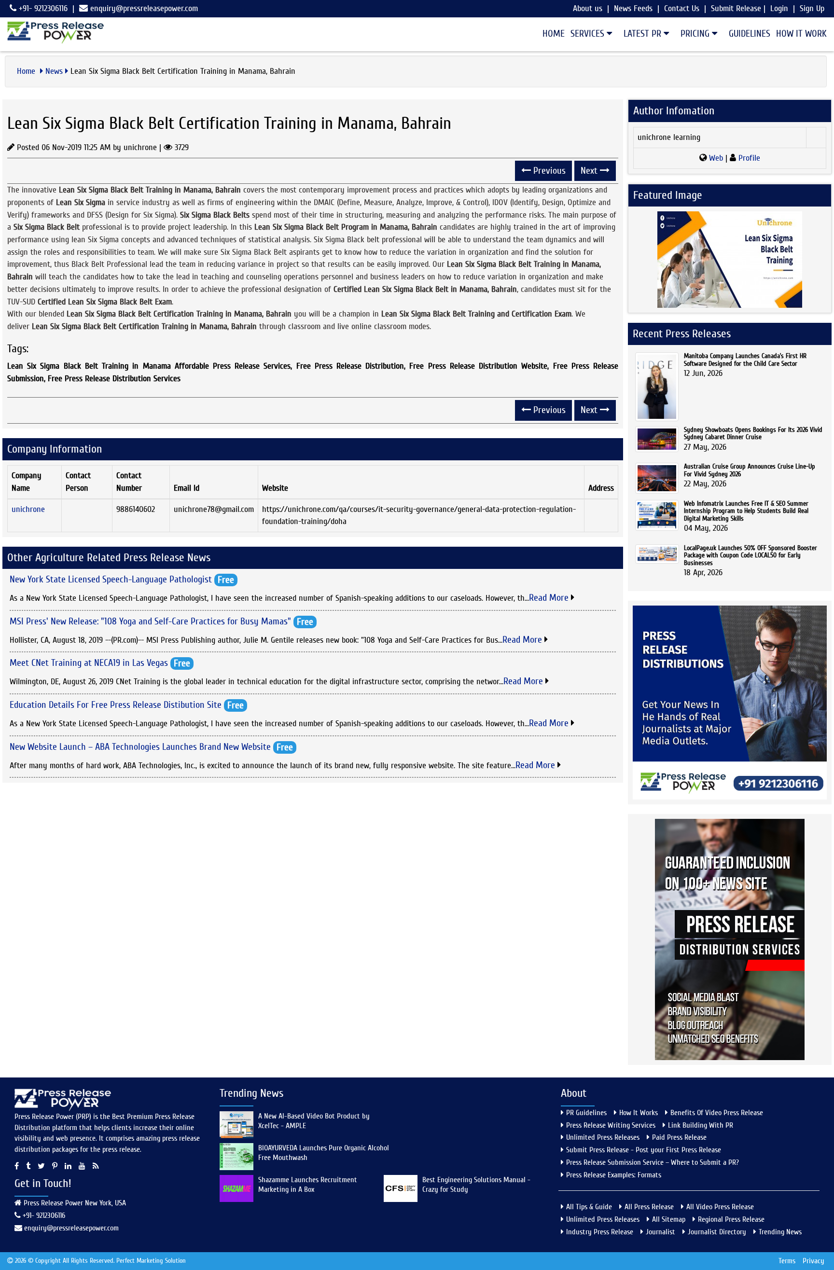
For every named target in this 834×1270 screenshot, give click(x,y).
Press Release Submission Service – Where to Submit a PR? (652, 1162)
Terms (786, 1260)
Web (716, 158)
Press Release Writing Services (610, 1125)
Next (590, 170)
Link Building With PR (700, 1125)
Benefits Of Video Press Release (716, 1112)
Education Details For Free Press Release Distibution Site (116, 704)
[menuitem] (551, 34)
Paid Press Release (679, 1137)
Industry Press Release (599, 1232)
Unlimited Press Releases (602, 1137)
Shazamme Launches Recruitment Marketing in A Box (307, 1184)
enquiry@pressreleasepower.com (144, 8)
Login (779, 8)
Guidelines (749, 33)
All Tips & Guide (589, 1206)
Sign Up (812, 8)
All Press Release (649, 1206)
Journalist (660, 1232)
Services (588, 33)
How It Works (638, 1112)
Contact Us (681, 8)
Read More (550, 597)
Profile (748, 158)
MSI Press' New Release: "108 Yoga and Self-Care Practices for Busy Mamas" (150, 620)
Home (553, 33)
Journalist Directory (717, 1232)
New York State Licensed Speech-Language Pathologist (111, 579)
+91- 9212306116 (42, 8)
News (54, 71)
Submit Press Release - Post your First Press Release (643, 1150)
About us (587, 8)
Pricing (696, 33)
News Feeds (633, 8)
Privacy (813, 1260)
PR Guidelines (586, 1112)
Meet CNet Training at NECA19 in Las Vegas (89, 662)
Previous (548, 170)
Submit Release (736, 8)
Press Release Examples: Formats (613, 1175)
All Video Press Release (720, 1206)
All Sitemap (668, 1219)
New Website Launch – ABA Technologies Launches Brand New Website (140, 746)
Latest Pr (644, 33)
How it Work (801, 33)
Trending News (780, 1232)
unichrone (28, 509)
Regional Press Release (731, 1219)
